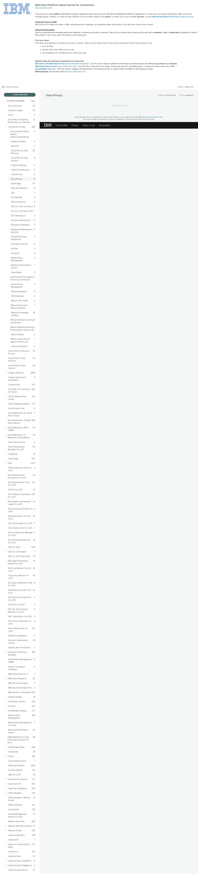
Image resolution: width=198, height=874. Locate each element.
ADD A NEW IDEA (21, 95)
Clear (33, 101)
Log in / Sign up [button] (185, 87)
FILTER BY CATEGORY (16, 101)
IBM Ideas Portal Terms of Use (151, 117)
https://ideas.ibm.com (184, 17)
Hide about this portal (43, 8)
